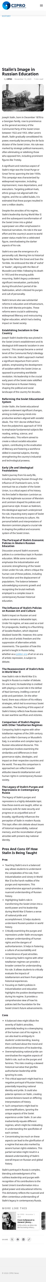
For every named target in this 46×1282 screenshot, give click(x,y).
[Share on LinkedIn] (23, 1239)
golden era (21, 654)
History (6, 16)
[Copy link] (29, 1239)
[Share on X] (12, 1239)
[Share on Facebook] (17, 1239)
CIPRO (9, 79)
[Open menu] (41, 5)
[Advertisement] (23, 43)
